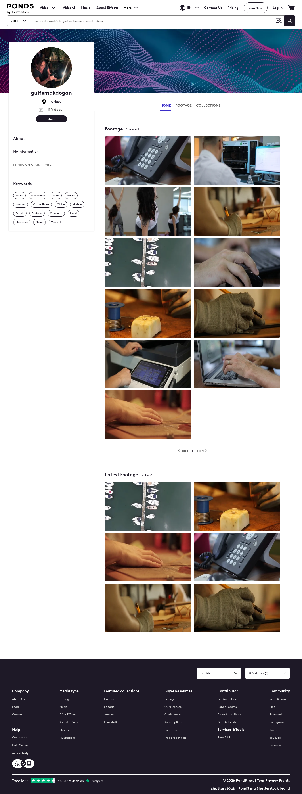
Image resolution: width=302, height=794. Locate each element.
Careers (17, 714)
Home (165, 105)
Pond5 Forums (227, 706)
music (55, 195)
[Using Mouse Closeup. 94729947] (237, 263)
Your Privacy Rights (273, 780)
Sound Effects (107, 10)
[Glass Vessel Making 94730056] (237, 313)
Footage (65, 699)
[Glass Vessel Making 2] (237, 507)
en (189, 8)
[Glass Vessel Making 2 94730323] (148, 313)
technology (38, 195)
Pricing (232, 8)
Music (63, 706)
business (37, 213)
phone (39, 222)
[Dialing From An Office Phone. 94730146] (148, 161)
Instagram (277, 722)
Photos (64, 730)
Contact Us (213, 8)
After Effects (67, 714)
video (54, 222)
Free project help (175, 737)
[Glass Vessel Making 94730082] (148, 415)
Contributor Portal (230, 714)
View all (132, 129)
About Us (18, 699)
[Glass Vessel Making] (148, 558)
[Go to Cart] (291, 7)
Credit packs (172, 714)
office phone (41, 204)
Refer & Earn (278, 699)
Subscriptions (173, 722)
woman (20, 204)
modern (77, 204)
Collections (208, 105)
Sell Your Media (228, 699)
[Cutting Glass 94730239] (237, 212)
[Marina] (148, 507)
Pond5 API (224, 737)
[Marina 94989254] (148, 263)
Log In (278, 8)
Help (16, 729)
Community (280, 691)
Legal (15, 706)
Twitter (274, 730)
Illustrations (67, 737)
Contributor (228, 691)
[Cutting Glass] (148, 608)
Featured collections (121, 691)
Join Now (255, 8)
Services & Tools (231, 729)
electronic (22, 222)
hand (73, 213)
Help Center (20, 745)
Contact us (19, 737)
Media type (69, 691)
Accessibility (20, 753)
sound (19, 195)
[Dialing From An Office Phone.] (237, 558)
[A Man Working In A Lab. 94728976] (237, 161)
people (20, 213)
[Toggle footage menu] (53, 7)
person (71, 195)
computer (56, 213)
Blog (272, 706)
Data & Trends (227, 722)
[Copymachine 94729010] (148, 364)
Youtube (275, 737)
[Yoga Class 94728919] (148, 212)
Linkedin (275, 745)
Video (44, 8)
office (61, 204)
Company (20, 691)
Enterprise (171, 730)
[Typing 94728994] (237, 364)
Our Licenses (173, 706)
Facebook (276, 714)
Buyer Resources (178, 691)
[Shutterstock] (224, 788)
